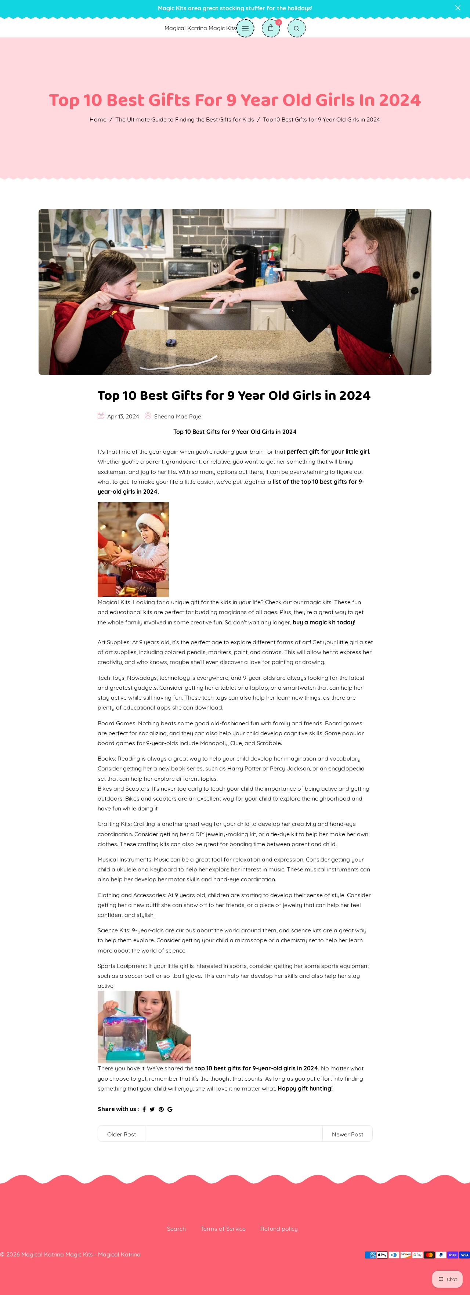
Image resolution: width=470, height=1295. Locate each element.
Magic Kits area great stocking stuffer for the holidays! (235, 8)
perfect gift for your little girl (328, 451)
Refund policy (279, 1228)
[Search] (297, 28)
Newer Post (347, 1134)
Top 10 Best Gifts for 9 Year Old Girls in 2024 (234, 396)
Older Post (121, 1134)
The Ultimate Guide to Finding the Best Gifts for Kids (184, 119)
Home (98, 119)
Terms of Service (223, 1228)
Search (176, 1228)
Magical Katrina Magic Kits (200, 28)
